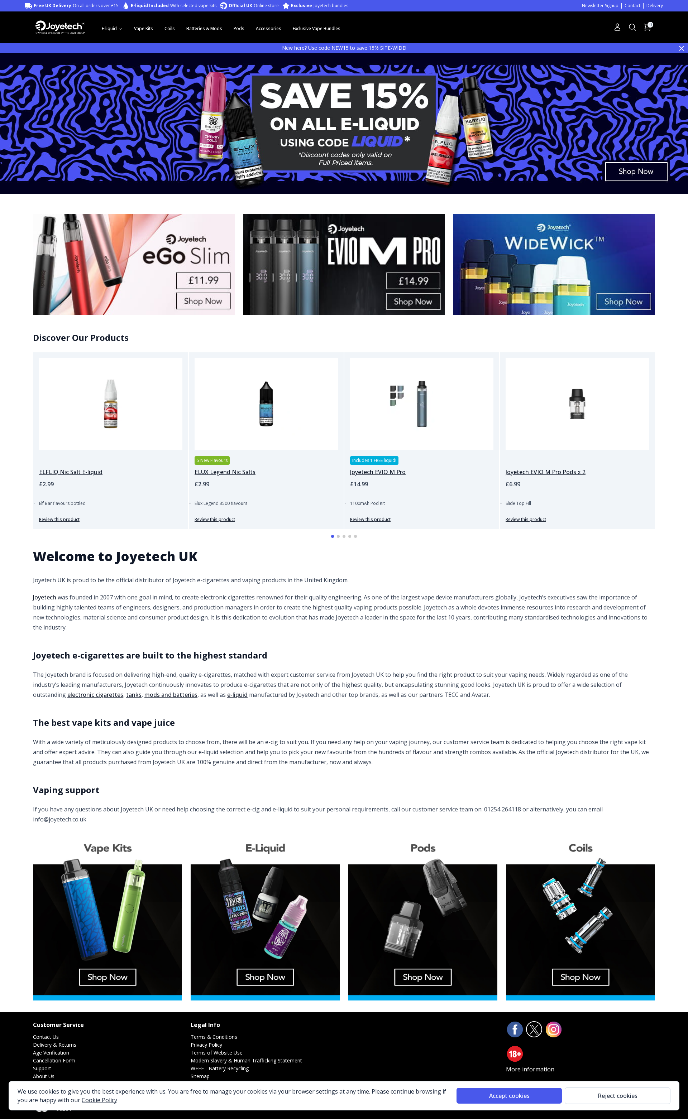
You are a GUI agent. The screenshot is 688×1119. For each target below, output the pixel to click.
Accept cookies (509, 1096)
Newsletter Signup (600, 6)
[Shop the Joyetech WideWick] (554, 264)
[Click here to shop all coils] (580, 916)
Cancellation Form (54, 1060)
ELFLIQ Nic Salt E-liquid (70, 472)
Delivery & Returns (54, 1044)
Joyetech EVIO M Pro (378, 472)
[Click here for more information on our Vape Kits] (107, 916)
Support (42, 1068)
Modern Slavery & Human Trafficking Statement (246, 1060)
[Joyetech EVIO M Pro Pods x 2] (577, 404)
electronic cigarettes (95, 695)
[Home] (60, 27)
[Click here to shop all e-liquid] (265, 916)
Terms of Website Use (217, 1052)
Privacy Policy (206, 1044)
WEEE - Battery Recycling (220, 1068)
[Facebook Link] (515, 1029)
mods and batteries (170, 695)
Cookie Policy (99, 1100)
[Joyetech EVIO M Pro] (421, 404)
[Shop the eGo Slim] (134, 264)
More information (530, 1069)
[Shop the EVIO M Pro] (344, 264)
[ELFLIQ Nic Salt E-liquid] (110, 404)
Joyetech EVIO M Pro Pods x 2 (546, 472)
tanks (134, 695)
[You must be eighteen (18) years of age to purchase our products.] (515, 1054)
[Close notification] (681, 48)
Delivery (654, 6)
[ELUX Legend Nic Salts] (266, 404)
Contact (632, 6)
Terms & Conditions (214, 1036)
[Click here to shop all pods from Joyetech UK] (422, 916)
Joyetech (44, 597)
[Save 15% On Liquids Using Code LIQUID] (344, 123)
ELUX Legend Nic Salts (225, 472)
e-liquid (237, 695)
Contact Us (46, 1036)
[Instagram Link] (554, 1029)
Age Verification (51, 1052)
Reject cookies (617, 1096)
